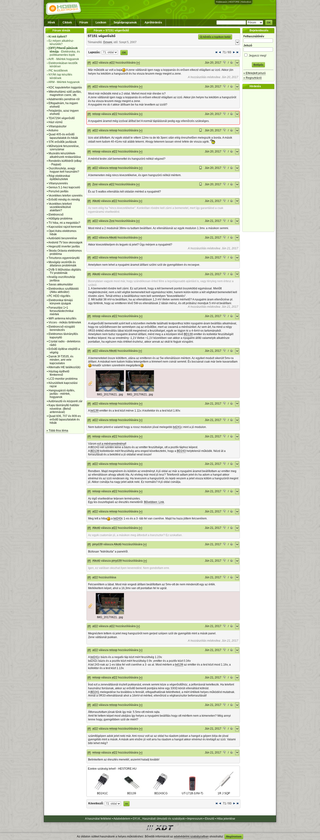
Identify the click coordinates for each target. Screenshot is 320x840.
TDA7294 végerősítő (61, 118)
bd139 (94, 410)
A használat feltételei (98, 818)
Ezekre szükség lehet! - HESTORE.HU (112, 768)
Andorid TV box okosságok (65, 242)
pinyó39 (97, 544)
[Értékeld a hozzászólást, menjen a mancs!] (225, 62)
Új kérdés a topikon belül (215, 36)
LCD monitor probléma (63, 378)
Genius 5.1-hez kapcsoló (64, 187)
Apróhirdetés (153, 22)
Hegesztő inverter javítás (64, 246)
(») (138, 62)
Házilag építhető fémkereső (58, 373)
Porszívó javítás (58, 191)
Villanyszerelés (58, 183)
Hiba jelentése (226, 818)
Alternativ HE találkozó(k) (64, 367)
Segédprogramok (125, 22)
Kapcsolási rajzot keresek (64, 226)
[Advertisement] (260, 160)
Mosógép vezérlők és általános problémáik (62, 264)
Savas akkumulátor (60, 284)
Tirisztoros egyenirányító (64, 258)
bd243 (117, 518)
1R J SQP (224, 793)
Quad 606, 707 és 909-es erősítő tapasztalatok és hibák (64, 419)
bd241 (177, 427)
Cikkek (67, 22)
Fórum (83, 22)
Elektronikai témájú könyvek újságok (60, 302)
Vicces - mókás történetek (64, 322)
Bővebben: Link (154, 502)
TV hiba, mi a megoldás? (64, 222)
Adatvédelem (121, 818)
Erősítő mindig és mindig (64, 199)
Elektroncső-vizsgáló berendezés (61, 328)
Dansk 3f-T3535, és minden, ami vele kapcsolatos (60, 360)
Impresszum (195, 818)
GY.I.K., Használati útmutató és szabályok (159, 818)
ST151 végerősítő (101, 36)
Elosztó (209, 818)
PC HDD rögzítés (59, 296)
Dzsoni (107, 42)
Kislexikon (246, 2)
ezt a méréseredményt (111, 443)
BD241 (94, 692)
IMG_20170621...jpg (110, 394)
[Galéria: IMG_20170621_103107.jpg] (140, 390)
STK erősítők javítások (62, 142)
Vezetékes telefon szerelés (65, 195)
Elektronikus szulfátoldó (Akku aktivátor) (63, 290)
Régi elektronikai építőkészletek (59, 177)
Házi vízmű (55, 122)
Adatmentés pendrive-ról (64, 99)
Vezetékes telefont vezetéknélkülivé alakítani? (60, 207)
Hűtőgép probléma (60, 218)
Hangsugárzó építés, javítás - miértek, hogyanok (61, 394)
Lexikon (101, 22)
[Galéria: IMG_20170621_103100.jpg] (110, 390)
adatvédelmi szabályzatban (191, 836)
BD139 (188, 334)
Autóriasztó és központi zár (65, 401)
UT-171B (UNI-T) (192, 793)
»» (126, 803)
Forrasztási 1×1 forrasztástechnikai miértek (61, 311)
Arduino (53, 130)
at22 (95, 62)
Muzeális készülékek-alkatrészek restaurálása (64, 155)
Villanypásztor (57, 126)
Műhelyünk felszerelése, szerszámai (63, 147)
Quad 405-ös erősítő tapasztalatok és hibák (63, 136)
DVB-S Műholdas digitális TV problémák (64, 271)
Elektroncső (55, 214)
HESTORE (234, 2)
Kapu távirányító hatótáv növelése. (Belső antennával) (63, 409)
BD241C (102, 793)
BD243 (181, 451)
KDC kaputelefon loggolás (65, 87)
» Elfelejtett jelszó (254, 73)
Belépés (258, 64)
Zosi (95, 184)
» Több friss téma (57, 430)
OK (269, 22)
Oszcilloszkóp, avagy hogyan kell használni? (63, 170)
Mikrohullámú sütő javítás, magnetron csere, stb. (65, 93)
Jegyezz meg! (257, 55)
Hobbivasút (221, 2)
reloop (113, 86)
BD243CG (160, 793)
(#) (89, 62)
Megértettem (234, 836)
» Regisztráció (252, 77)
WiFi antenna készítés (62, 318)
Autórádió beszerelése (62, 238)
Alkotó (96, 201)
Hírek (51, 22)
